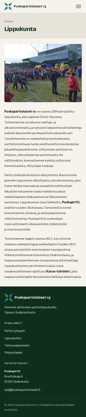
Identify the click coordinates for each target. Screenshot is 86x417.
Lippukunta (12, 338)
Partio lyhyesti (14, 330)
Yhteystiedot (13, 352)
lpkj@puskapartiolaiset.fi (22, 389)
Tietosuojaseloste (16, 345)
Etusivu (8, 21)
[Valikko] (78, 6)
